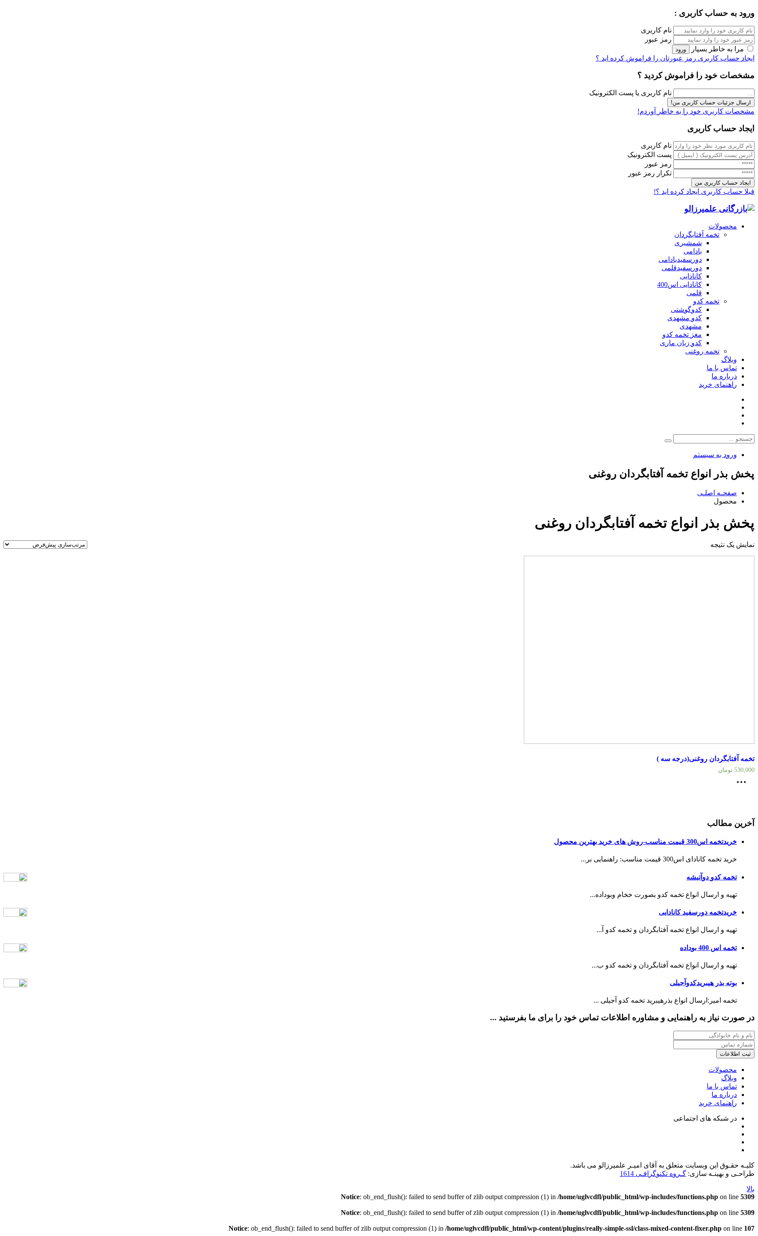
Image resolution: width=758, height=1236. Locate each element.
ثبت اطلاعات (735, 1053)
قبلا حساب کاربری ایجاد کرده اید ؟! (704, 191)
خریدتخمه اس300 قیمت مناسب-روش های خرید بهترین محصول (645, 841)
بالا (750, 1189)
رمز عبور (658, 39)
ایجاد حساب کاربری (725, 58)
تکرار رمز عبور (650, 173)
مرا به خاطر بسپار (718, 49)
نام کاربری (656, 30)
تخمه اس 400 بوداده (708, 947)
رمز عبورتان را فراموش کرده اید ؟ (646, 58)
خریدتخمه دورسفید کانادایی (698, 912)
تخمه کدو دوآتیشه (711, 877)
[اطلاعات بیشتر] (743, 785)
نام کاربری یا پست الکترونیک (630, 92)
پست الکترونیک (649, 154)
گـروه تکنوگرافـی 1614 (653, 1173)
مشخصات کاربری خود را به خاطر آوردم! (695, 111)
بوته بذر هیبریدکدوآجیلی (703, 982)
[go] (668, 440)
